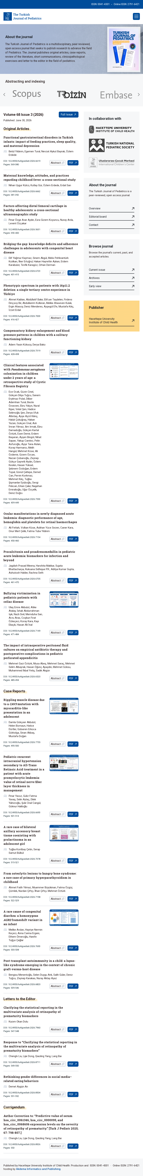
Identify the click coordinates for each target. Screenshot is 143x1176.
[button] (136, 16)
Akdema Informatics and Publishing (38, 1169)
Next (138, 94)
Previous (4, 94)
